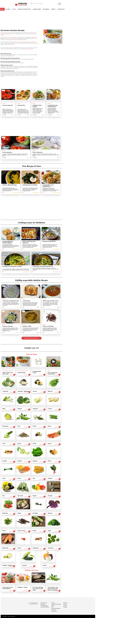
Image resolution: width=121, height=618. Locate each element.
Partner (52, 605)
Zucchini (2, 33)
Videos (53, 9)
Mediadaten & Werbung (56, 604)
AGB (52, 606)
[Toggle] (59, 4)
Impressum (53, 609)
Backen (8, 9)
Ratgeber (46, 9)
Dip (10, 37)
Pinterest (65, 604)
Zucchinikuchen (30, 48)
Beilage (13, 38)
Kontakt (52, 602)
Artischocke (31, 32)
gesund (10, 32)
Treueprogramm (44, 602)
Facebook (65, 602)
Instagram (65, 606)
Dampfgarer (37, 9)
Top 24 (14, 9)
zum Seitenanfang (33, 603)
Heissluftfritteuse (24, 9)
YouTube (65, 605)
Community (61, 9)
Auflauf (33, 37)
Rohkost (6, 37)
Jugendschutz (54, 611)
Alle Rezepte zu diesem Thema (30, 338)
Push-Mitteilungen (44, 605)
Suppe (16, 38)
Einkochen (35, 43)
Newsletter (43, 604)
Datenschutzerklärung (55, 608)
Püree (9, 38)
